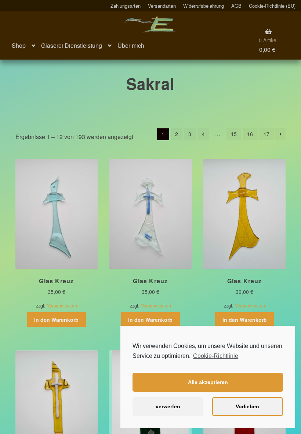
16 (250, 134)
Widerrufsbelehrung (203, 5)
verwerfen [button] (168, 406)
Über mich (130, 45)
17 (266, 134)
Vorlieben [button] (247, 406)
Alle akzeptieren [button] (208, 382)
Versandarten (162, 5)
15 (234, 134)
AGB (236, 5)
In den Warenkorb (56, 319)
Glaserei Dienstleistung (71, 45)
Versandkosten (62, 305)
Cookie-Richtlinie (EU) (272, 5)
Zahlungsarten (125, 5)
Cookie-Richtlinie (215, 356)
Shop (19, 45)
